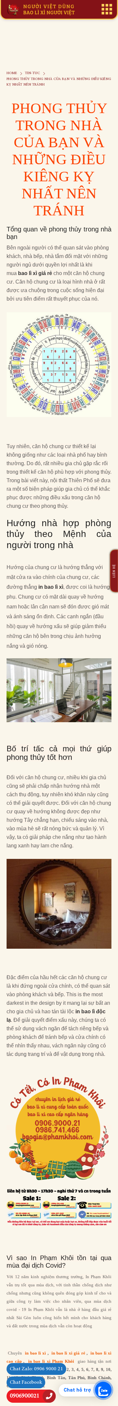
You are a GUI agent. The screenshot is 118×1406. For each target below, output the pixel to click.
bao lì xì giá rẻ (35, 273)
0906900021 (24, 1396)
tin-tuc (32, 73)
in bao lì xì (50, 587)
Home (12, 73)
